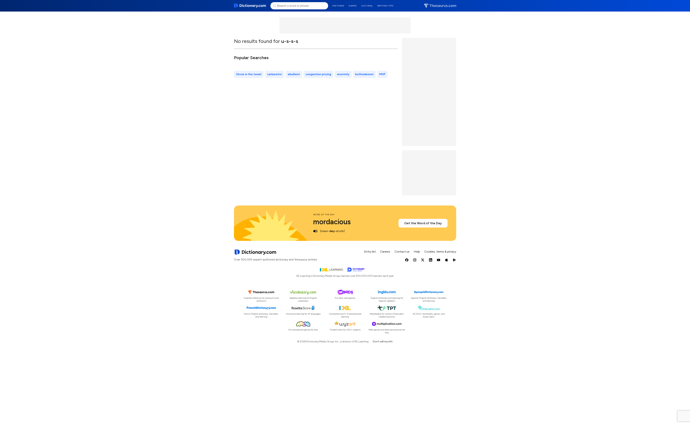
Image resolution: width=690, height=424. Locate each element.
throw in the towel (248, 74)
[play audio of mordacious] (315, 231)
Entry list (370, 251)
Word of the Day (324, 214)
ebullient (294, 74)
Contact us (402, 251)
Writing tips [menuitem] (385, 6)
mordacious (332, 221)
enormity (343, 74)
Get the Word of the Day (423, 223)
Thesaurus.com (440, 6)
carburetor (274, 74)
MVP (382, 74)
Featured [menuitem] (338, 6)
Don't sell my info (383, 341)
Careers (385, 251)
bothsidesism (364, 74)
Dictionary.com (250, 5)
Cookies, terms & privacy (440, 251)
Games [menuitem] (353, 6)
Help (417, 251)
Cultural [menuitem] (367, 6)
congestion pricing (318, 74)
